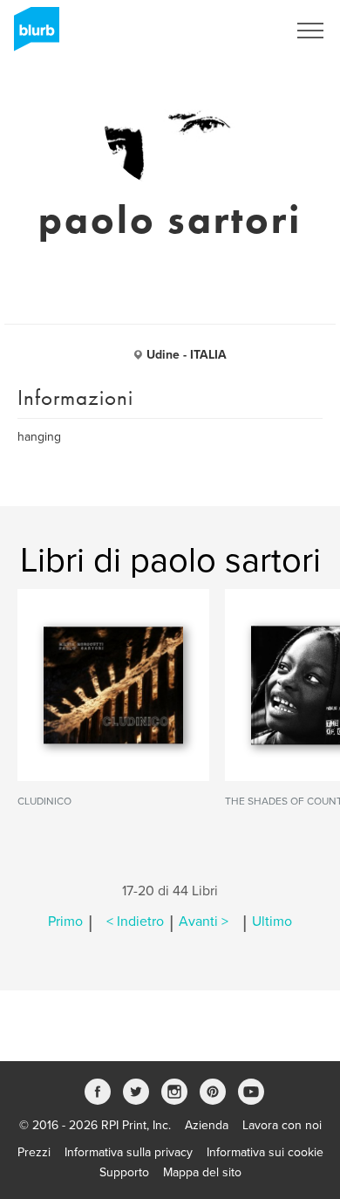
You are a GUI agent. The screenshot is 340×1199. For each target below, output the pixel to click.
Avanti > (203, 921)
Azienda (206, 1125)
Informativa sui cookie (265, 1152)
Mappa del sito (202, 1172)
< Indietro (135, 921)
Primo (65, 921)
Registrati (238, 31)
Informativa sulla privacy (129, 1152)
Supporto (124, 1172)
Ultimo (272, 921)
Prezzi (34, 1152)
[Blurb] (31, 35)
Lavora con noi (282, 1125)
